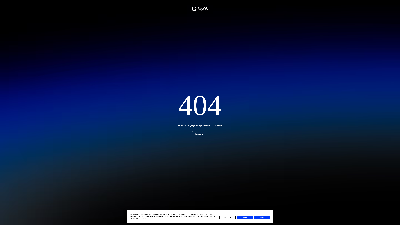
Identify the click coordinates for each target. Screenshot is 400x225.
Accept (262, 217)
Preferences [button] (142, 218)
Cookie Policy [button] (186, 216)
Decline (245, 217)
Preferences (227, 217)
